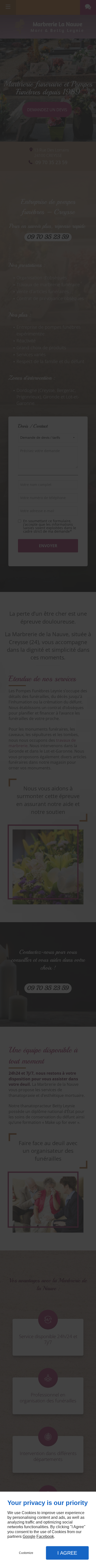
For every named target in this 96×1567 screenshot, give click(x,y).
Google (29, 1536)
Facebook (45, 1536)
